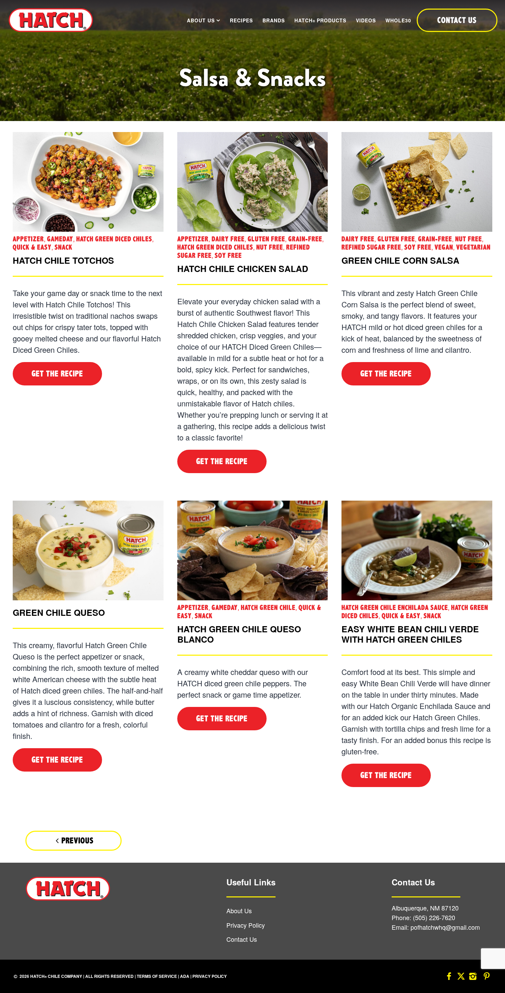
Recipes (241, 20)
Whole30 (398, 20)
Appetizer (28, 239)
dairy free (228, 239)
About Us (201, 20)
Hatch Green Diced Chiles (114, 239)
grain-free (305, 239)
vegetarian (473, 247)
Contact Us (241, 939)
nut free (269, 247)
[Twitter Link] (461, 977)
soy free (228, 255)
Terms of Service (157, 976)
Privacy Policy (245, 924)
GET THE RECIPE (57, 374)
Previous (77, 841)
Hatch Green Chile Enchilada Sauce (394, 607)
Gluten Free (266, 239)
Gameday (60, 239)
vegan (444, 247)
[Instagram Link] (473, 977)
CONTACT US (456, 20)
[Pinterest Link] (487, 977)
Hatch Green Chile (268, 607)
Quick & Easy (32, 247)
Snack (63, 247)
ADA (184, 976)
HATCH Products (320, 20)
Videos (366, 20)
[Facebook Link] (449, 977)
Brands (273, 20)
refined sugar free (371, 247)
